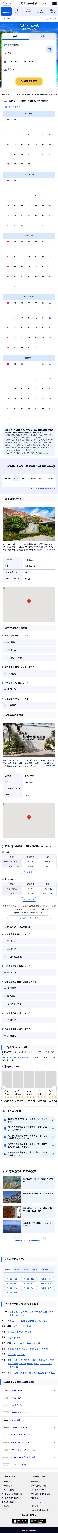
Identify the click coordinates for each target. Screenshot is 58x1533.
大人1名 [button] (11, 69)
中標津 (50, 1312)
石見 (41, 1349)
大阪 (24, 1343)
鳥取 (10, 1349)
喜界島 (30, 1364)
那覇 (10, 1373)
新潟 (15, 1326)
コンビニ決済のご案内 (10, 1498)
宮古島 (41, 1373)
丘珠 (18, 1312)
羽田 (10, 1332)
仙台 (23, 1321)
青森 (10, 1321)
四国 (3, 1354)
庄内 (41, 1321)
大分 (48, 1360)
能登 (29, 1326)
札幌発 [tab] (7, 1269)
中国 (3, 1349)
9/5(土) (41, 479)
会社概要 (34, 1482)
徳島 (10, 1354)
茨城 (30, 1332)
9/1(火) (8, 479)
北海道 (4, 1311)
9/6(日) (50, 479)
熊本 (43, 1360)
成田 (14, 1332)
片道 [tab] (42, 36)
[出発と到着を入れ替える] (49, 49)
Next (54, 1088)
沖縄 (3, 1372)
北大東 (21, 1373)
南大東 (34, 1373)
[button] (29, 45)
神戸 (29, 1343)
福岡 (10, 1360)
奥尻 (45, 1312)
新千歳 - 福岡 (46, 1288)
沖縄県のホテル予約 (29, 1057)
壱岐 (30, 1360)
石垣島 (15, 1373)
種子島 (36, 1364)
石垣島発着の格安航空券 (43, 95)
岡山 (28, 1349)
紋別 (18, 1315)
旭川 (22, 1312)
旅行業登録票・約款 (38, 1486)
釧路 (32, 1312)
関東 (3, 1332)
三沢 (14, 1321)
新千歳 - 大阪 (12, 1288)
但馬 (33, 1343)
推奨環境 (34, 1498)
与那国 (47, 1373)
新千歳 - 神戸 (29, 1288)
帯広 (27, 1312)
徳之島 (43, 1364)
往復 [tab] (15, 36)
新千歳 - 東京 (46, 1279)
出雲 (19, 1349)
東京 (19, 1332)
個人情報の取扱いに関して (41, 1510)
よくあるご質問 (8, 1502)
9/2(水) (16, 479)
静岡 (19, 1338)
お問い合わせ (7, 1506)
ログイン (52, 19)
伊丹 (15, 1343)
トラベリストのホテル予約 (37, 1052)
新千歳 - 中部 (12, 1283)
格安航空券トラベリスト (9, 95)
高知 (23, 1354)
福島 (46, 1321)
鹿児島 (11, 1364)
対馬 (39, 1360)
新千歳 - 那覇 (12, 1292)
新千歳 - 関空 (46, 1283)
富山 (20, 1326)
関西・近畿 (6, 1343)
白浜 (38, 1343)
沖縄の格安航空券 (27, 95)
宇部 (37, 1349)
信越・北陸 (6, 1326)
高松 (14, 1354)
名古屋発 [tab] (44, 1269)
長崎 (25, 1360)
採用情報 (34, 1506)
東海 (3, 1337)
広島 (32, 1349)
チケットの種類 (8, 1490)
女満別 (12, 1315)
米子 (14, 1349)
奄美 (16, 1364)
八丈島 (24, 1332)
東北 (3, 1320)
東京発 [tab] (34, 1269)
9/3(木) (24, 479)
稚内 (41, 1312)
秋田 (28, 1321)
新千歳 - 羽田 (12, 1279)
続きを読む (50, 550)
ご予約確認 (6, 1482)
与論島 (11, 1367)
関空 (20, 1343)
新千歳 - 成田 (29, 1279)
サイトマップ (36, 1502)
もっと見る (28, 872)
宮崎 (52, 1360)
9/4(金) (33, 479)
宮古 (53, 1373)
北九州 (15, 1360)
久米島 (28, 1373)
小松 (24, 1326)
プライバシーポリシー (39, 1490)
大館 (32, 1321)
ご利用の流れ (7, 1486)
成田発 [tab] (25, 1269)
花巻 (19, 1321)
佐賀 (21, 1360)
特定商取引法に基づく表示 (41, 1494)
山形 (37, 1321)
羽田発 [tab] (16, 1269)
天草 (16, 1367)
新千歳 (12, 1312)
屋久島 (49, 1364)
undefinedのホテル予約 (10, 1057)
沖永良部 (22, 1364)
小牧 (14, 1338)
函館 (36, 1312)
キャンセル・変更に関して (12, 1494)
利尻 (22, 1315)
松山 (19, 1354)
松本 (33, 1326)
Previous (3, 1088)
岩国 (46, 1349)
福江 (34, 1360)
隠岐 (23, 1349)
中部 (10, 1338)
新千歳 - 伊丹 (29, 1283)
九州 (3, 1360)
